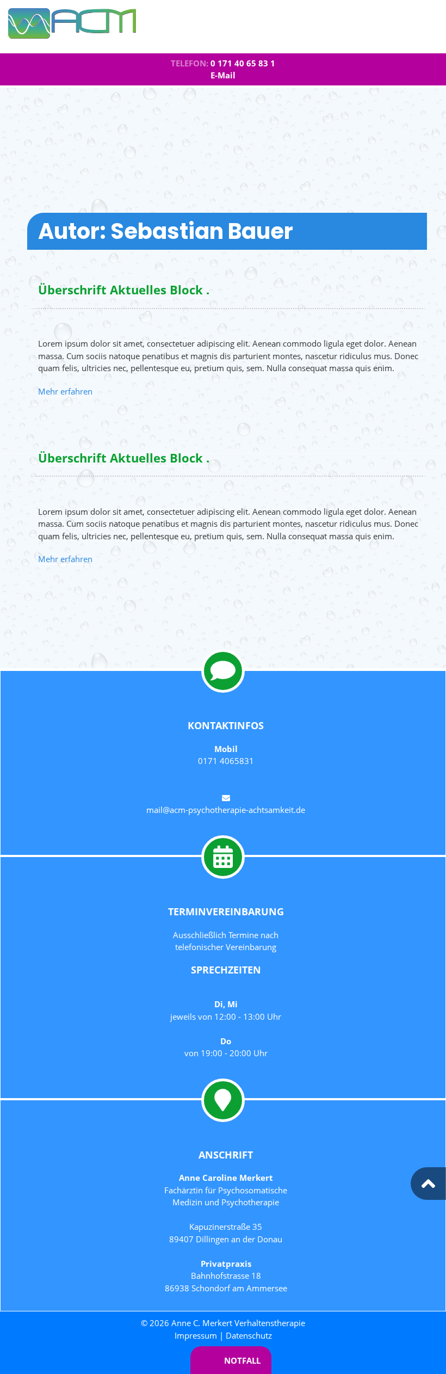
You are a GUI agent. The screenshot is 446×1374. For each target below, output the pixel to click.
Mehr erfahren (65, 391)
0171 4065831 (226, 760)
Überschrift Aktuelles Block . (123, 289)
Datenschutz (249, 1335)
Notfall (242, 1360)
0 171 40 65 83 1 (242, 63)
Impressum (196, 1335)
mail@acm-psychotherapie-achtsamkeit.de (225, 809)
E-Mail (223, 75)
